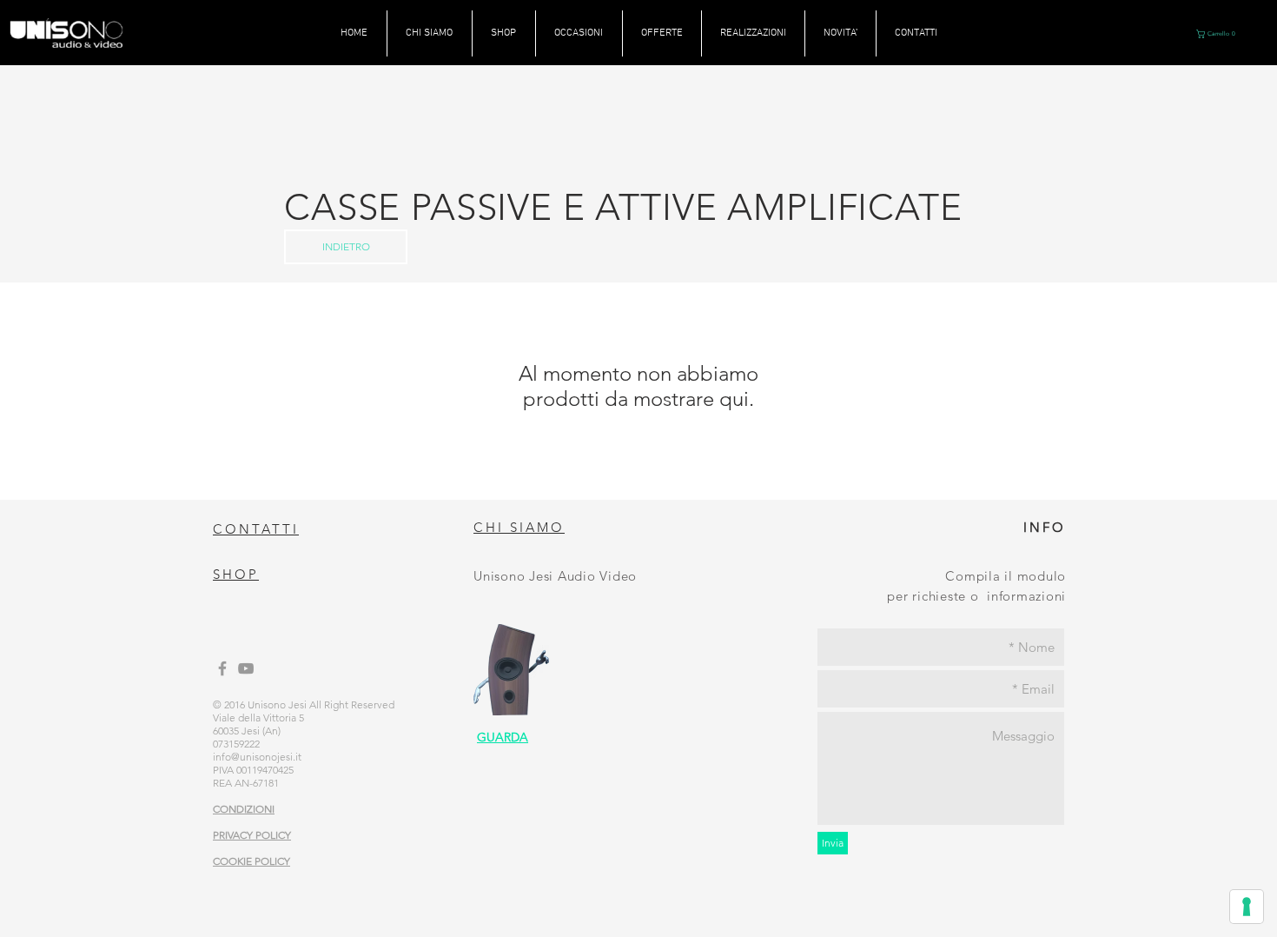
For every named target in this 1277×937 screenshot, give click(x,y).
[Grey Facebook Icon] (222, 668)
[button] (1217, 34)
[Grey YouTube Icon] (245, 668)
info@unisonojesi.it (257, 756)
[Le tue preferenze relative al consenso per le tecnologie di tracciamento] (1246, 906)
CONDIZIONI (244, 808)
